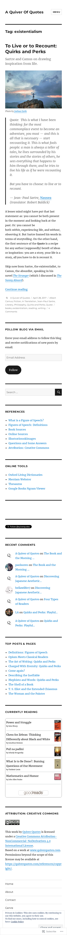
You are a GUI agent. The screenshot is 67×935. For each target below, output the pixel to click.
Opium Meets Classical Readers (28, 657)
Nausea (45, 198)
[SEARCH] (58, 392)
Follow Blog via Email (24, 329)
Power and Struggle (18, 722)
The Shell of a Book (20, 684)
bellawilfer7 (22, 587)
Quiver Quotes (31, 831)
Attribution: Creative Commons (28, 447)
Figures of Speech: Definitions (27, 425)
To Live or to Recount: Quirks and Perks (31, 48)
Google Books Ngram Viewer (26, 488)
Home (9, 883)
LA (17, 612)
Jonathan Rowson (15, 743)
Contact (10, 899)
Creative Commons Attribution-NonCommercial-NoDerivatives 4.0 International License (31, 841)
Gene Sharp (13, 726)
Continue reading (16, 289)
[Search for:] (30, 392)
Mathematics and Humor (22, 776)
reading (32, 308)
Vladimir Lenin (14, 770)
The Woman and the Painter (26, 693)
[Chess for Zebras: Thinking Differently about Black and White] (57, 736)
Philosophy (20, 304)
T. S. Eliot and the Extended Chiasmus (32, 689)
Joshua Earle (20, 111)
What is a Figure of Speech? (26, 420)
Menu (56, 12)
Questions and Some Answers (27, 443)
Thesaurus (15, 484)
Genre (9, 907)
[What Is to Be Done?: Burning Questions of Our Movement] (57, 763)
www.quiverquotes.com (45, 850)
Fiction (17, 301)
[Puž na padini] (57, 751)
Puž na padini (15, 749)
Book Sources (17, 429)
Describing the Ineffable (24, 675)
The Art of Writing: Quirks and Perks (31, 661)
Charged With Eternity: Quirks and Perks (34, 666)
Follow (13, 370)
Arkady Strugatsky (15, 753)
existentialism (20, 308)
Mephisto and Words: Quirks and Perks (33, 680)
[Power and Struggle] (57, 724)
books (8, 308)
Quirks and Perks (36, 304)
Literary (9, 304)
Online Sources (18, 434)
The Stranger (21, 275)
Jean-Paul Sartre (46, 301)
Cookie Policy (17, 921)
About (9, 891)
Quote (49, 304)
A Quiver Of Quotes (24, 12)
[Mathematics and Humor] (57, 776)
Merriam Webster (19, 479)
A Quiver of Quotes (20, 298)
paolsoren (21, 565)
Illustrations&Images (22, 438)
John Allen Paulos (15, 779)
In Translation (29, 301)
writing (42, 308)
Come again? (16, 670)
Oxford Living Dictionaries (25, 474)
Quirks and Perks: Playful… (40, 612)
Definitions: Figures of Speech (27, 652)
